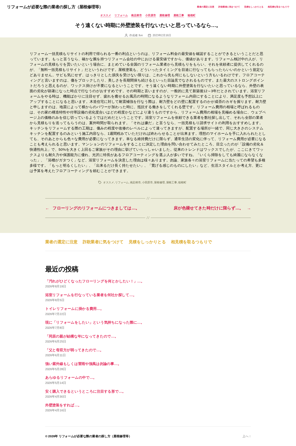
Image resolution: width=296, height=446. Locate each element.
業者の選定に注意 (205, 6)
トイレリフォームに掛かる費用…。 (74, 309)
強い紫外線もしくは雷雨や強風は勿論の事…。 (83, 364)
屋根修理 (164, 15)
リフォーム (121, 15)
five (141, 35)
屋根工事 (179, 15)
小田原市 (150, 15)
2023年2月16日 (162, 35)
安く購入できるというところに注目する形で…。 (85, 391)
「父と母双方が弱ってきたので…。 (74, 350)
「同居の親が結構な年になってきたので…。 (81, 336)
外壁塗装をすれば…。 (63, 405)
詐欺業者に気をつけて (229, 6)
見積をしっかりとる (253, 6)
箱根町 (192, 15)
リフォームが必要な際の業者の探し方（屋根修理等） (55, 7)
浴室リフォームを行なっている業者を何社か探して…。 (90, 295)
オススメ (105, 15)
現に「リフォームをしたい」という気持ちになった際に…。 (94, 322)
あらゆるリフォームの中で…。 (71, 377)
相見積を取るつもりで (278, 6)
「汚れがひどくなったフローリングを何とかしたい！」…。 (94, 281)
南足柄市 (136, 15)
